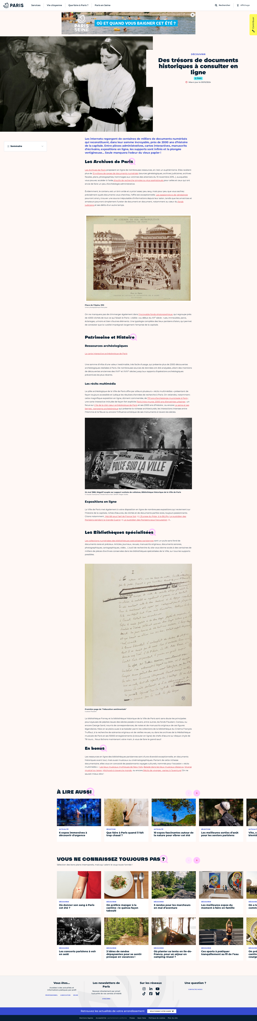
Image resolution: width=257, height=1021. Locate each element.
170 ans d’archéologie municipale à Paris (167, 398)
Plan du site (173, 1018)
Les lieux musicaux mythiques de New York (121, 767)
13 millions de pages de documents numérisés (115, 173)
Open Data (141, 1018)
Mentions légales (86, 1018)
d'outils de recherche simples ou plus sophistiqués (138, 180)
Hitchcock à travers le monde (117, 770)
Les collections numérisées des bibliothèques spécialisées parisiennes (119, 540)
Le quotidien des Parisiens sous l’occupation (145, 520)
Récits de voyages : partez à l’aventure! (162, 770)
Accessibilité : (111, 1018)
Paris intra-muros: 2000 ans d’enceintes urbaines (161, 401)
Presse (132, 1018)
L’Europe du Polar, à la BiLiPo (154, 516)
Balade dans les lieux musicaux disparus (164, 767)
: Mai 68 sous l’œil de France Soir (120, 516)
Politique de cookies (157, 1018)
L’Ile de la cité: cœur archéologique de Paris (115, 405)
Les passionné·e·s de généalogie (172, 195)
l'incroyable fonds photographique (156, 314)
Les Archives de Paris (95, 170)
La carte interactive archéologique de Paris (106, 353)
